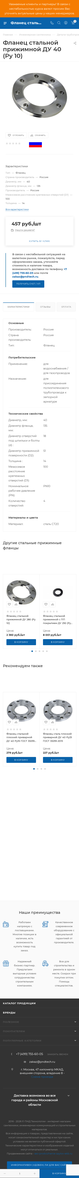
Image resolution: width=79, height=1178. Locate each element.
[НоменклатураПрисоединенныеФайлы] (39, 95)
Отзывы (45, 307)
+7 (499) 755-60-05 (29, 1054)
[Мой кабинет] (65, 23)
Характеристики (19, 307)
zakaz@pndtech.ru (25, 276)
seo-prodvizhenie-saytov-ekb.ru (53, 1153)
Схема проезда (42, 1076)
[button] (32, 651)
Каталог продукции (19, 1003)
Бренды (9, 1012)
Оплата (66, 307)
